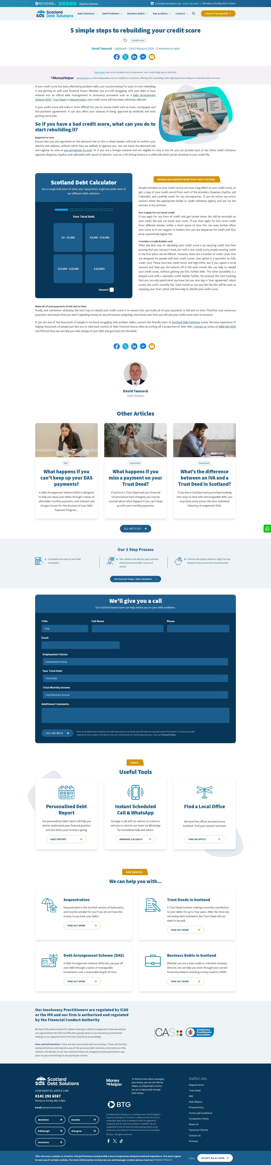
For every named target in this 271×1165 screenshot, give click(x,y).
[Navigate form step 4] (106, 210)
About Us (194, 1124)
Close (192, 1158)
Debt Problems (111, 13)
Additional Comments (55, 704)
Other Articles (135, 413)
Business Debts (136, 13)
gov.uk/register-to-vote (78, 150)
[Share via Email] (152, 57)
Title (44, 621)
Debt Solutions (86, 13)
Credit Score (138, 40)
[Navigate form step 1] (61, 210)
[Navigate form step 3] (91, 210)
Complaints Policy (199, 1118)
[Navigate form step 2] (76, 210)
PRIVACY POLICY (163, 1159)
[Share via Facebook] (117, 57)
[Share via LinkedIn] (134, 57)
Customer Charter (198, 1129)
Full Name (98, 621)
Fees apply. (100, 72)
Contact (180, 13)
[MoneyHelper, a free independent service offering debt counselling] (62, 78)
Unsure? (104, 289)
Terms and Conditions (200, 1112)
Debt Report (195, 1101)
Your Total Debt (52, 671)
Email (44, 637)
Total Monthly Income (56, 687)
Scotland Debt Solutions (186, 322)
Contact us (200, 326)
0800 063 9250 (227, 326)
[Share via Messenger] (143, 57)
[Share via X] (125, 57)
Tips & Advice (160, 13)
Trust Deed (59, 99)
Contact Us (195, 1135)
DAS (191, 1096)
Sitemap (193, 1141)
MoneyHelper (83, 78)
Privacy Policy (168, 734)
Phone (171, 621)
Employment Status (55, 654)
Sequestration (77, 99)
